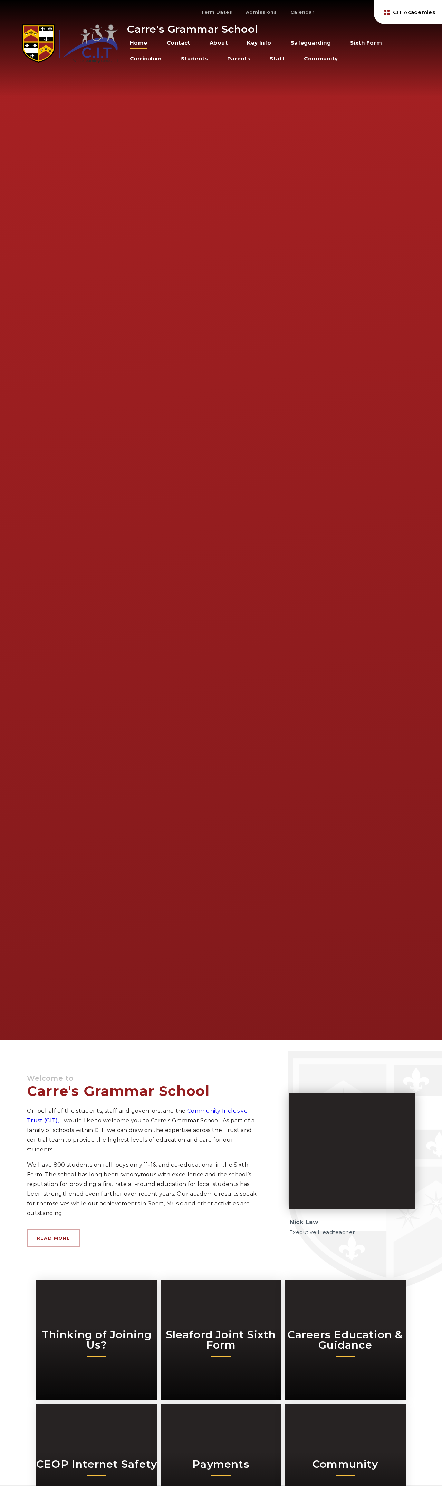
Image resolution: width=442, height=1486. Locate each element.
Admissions (261, 12)
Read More (53, 1238)
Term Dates (216, 12)
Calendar (302, 12)
